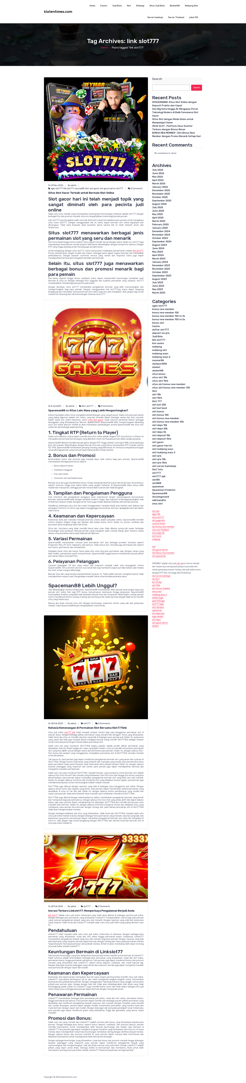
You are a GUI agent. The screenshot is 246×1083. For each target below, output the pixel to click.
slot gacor (94, 188)
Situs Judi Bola (157, 6)
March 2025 (158, 221)
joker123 (193, 17)
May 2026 (157, 176)
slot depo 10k (159, 425)
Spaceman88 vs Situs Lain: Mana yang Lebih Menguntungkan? (88, 410)
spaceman (158, 486)
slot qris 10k (159, 459)
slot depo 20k (160, 428)
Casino (103, 6)
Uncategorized (160, 496)
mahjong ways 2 (161, 357)
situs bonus (158, 374)
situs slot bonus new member (168, 384)
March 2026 (158, 183)
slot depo (156, 620)
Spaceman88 (159, 493)
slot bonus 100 (160, 415)
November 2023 (161, 268)
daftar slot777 (160, 329)
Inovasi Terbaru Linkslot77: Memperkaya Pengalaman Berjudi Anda (91, 910)
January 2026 (160, 187)
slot (154, 546)
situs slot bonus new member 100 (171, 387)
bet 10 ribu (157, 582)
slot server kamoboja (164, 466)
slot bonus (158, 411)
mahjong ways (160, 353)
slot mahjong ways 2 (163, 452)
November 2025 (161, 193)
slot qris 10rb (159, 462)
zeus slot (157, 503)
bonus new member (163, 309)
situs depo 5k (158, 533)
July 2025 (157, 207)
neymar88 (79, 188)
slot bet (155, 579)
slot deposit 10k (161, 435)
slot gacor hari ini (107, 188)
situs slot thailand (160, 530)
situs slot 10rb (160, 380)
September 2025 (161, 200)
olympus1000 (159, 363)
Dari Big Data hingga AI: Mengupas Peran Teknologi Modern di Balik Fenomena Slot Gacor (175, 112)
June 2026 (158, 173)
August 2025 (159, 204)
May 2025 (157, 214)
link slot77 (53, 915)
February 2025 (160, 224)
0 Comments (136, 188)
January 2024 (160, 262)
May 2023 (157, 289)
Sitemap (140, 6)
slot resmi (156, 536)
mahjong (157, 346)
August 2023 (159, 279)
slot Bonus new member (163, 553)
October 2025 (160, 197)
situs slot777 (158, 517)
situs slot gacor (95, 420)
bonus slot (158, 322)
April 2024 (158, 255)
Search (157, 79)
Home (92, 6)
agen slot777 (57, 188)
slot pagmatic (158, 520)
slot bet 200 (159, 404)
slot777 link (69, 732)
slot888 (156, 483)
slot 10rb (157, 398)
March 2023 (158, 292)
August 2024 (159, 245)
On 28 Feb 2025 (55, 723)
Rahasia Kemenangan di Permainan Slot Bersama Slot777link (87, 727)
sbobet (156, 367)
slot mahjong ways (162, 449)
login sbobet (157, 616)
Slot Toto (157, 469)
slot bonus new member (165, 418)
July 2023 (157, 282)
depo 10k (156, 514)
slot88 (156, 479)
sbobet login (157, 598)
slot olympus (158, 607)
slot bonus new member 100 (168, 421)
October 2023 (160, 272)
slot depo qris (158, 613)
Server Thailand (176, 17)
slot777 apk (159, 476)
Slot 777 (157, 401)
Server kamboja (155, 17)
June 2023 (158, 286)
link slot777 (68, 188)
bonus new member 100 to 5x (168, 319)
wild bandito (159, 500)
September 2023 (161, 275)
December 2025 (161, 190)
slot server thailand (161, 588)
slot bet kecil (159, 408)
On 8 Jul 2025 (54, 406)
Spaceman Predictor (164, 490)
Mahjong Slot (191, 6)
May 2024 (157, 251)
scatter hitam (158, 523)
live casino (158, 343)
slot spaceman (159, 556)
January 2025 (160, 228)
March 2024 (158, 258)
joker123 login (158, 601)
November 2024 (161, 234)
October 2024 (160, 238)
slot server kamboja (161, 576)
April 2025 (158, 217)
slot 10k (156, 394)
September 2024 (161, 241)
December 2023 (161, 265)
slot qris (156, 456)
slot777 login (158, 604)
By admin (72, 185)
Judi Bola (117, 6)
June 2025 (158, 210)
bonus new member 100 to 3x (168, 316)
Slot (129, 6)
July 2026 (157, 170)
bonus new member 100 (165, 312)
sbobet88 (157, 370)
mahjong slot (159, 350)
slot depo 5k (159, 432)
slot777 (119, 188)
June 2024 (158, 248)
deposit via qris (161, 333)
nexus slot (157, 591)
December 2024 (161, 231)
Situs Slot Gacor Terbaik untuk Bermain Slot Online (81, 192)
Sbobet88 (175, 6)
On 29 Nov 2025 (55, 185)
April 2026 (158, 180)
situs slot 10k (159, 377)
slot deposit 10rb (161, 438)
